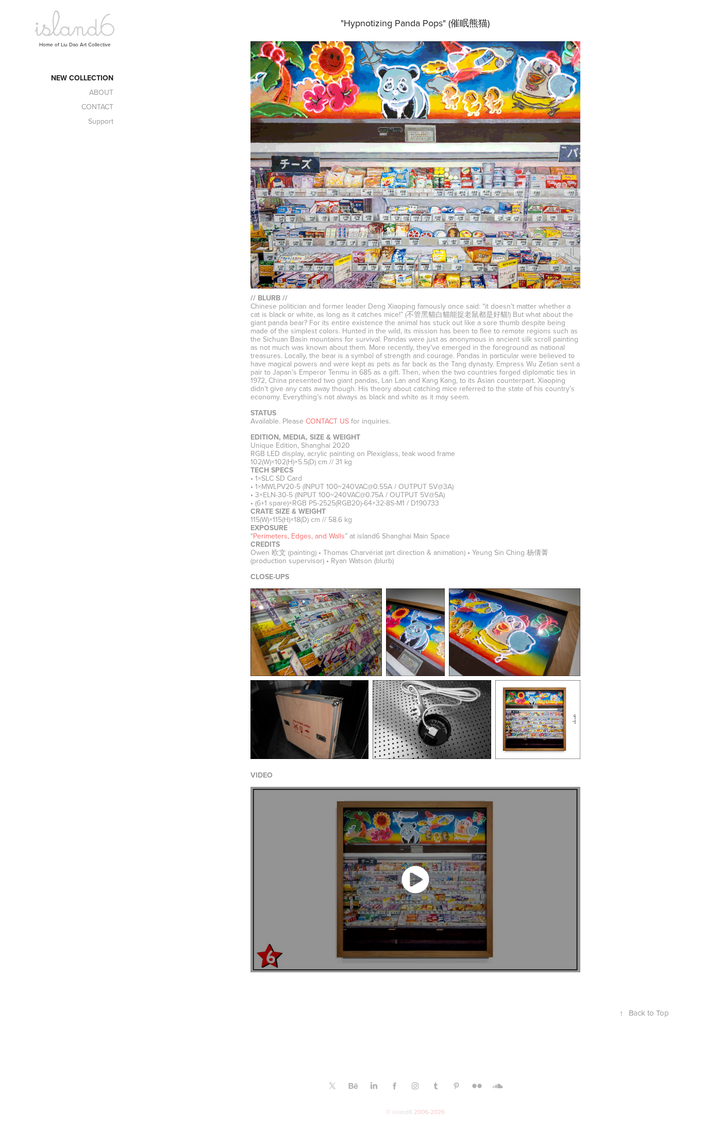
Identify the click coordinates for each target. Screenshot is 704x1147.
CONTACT (97, 107)
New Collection (82, 78)
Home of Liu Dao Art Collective (75, 44)
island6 (402, 1111)
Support (100, 121)
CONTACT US (327, 421)
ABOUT (101, 92)
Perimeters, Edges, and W (299, 536)
